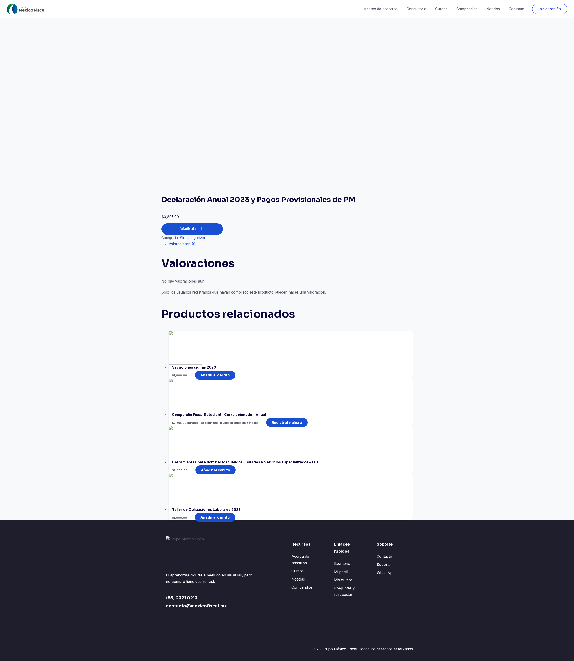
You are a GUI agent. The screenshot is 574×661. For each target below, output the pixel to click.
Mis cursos (343, 580)
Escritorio (342, 563)
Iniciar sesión (550, 9)
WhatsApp (386, 572)
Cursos (441, 9)
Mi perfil (341, 572)
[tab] (291, 244)
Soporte (384, 564)
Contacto (516, 9)
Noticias (493, 9)
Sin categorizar (193, 237)
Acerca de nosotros (381, 9)
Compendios (466, 9)
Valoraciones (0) (183, 243)
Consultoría (416, 9)
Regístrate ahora (287, 422)
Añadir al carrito (192, 229)
